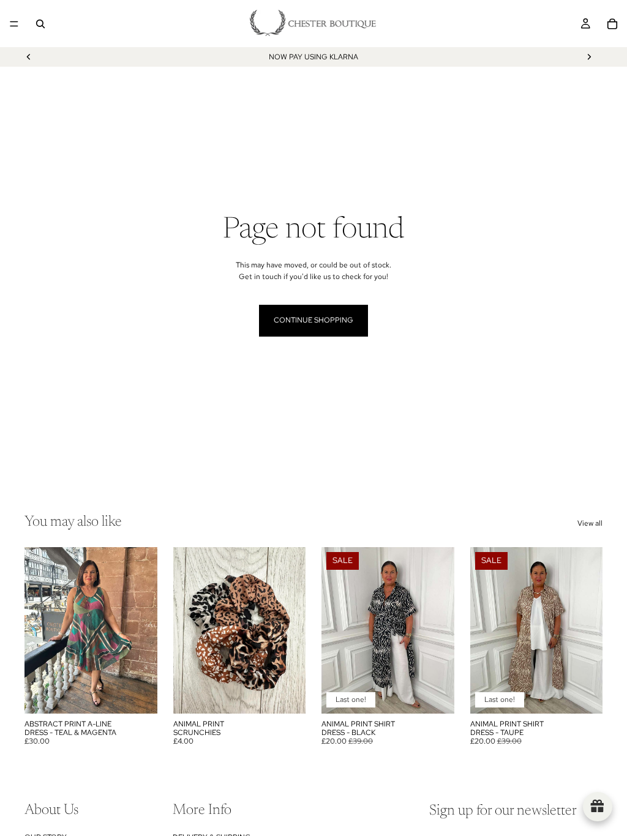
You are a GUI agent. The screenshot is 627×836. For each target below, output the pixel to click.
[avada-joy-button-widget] (597, 806)
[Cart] (612, 23)
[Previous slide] (28, 56)
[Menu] (14, 24)
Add (148, 694)
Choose (445, 694)
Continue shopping (313, 320)
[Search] (40, 23)
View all (590, 523)
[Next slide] (589, 56)
